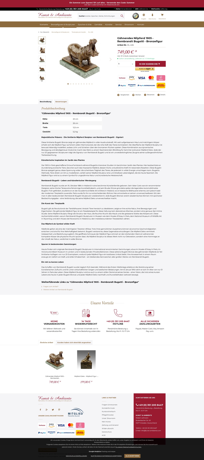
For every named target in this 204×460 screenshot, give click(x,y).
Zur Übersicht (44, 32)
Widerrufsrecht (108, 428)
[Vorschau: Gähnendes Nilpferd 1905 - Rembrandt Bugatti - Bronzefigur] (42, 40)
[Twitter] (53, 410)
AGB (103, 435)
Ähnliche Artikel (46, 342)
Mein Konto (106, 422)
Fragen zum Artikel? (50, 286)
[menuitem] (101, 16)
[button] (144, 69)
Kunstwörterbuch (108, 411)
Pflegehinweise (108, 415)
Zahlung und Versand (110, 425)
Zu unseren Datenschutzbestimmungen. (128, 447)
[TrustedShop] (135, 16)
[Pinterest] (59, 410)
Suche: (81, 16)
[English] (143, 15)
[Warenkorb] (162, 15)
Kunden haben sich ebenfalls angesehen (74, 342)
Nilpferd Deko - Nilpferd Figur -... (86, 376)
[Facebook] (40, 410)
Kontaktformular (108, 408)
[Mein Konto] (152, 15)
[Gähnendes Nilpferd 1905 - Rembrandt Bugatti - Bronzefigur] (55, 361)
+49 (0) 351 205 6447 (76, 9)
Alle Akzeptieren (132, 456)
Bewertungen (61, 102)
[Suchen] (122, 16)
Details (162, 95)
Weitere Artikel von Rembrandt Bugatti (58, 290)
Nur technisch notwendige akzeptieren (106, 456)
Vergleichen (124, 95)
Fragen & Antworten (109, 405)
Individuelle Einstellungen (76, 456)
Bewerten (150, 95)
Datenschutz (107, 432)
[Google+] (47, 410)
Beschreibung (45, 102)
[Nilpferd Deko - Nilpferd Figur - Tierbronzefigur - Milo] (86, 361)
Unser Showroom (108, 418)
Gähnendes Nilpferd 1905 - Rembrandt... (55, 377)
